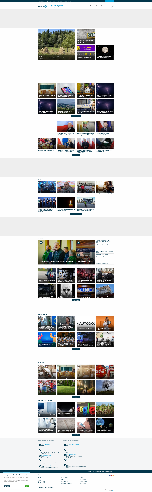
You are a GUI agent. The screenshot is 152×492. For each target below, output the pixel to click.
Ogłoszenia (48, 1)
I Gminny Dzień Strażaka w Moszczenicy (103, 261)
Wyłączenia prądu (67, 1)
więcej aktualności (76, 154)
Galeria (54, 1)
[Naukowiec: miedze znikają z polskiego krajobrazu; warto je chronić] (56, 29)
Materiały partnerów (45, 400)
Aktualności (41, 1)
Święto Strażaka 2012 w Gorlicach (102, 249)
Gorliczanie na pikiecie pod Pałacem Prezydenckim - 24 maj (105, 252)
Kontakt (60, 1)
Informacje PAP (43, 314)
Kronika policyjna (44, 266)
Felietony (41, 362)
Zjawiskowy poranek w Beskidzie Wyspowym (103, 244)
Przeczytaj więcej (76, 300)
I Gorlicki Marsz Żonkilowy (100, 256)
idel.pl (113, 490)
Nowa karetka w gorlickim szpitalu (102, 263)
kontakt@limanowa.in (109, 471)
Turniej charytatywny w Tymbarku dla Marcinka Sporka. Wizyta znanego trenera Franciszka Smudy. (104, 241)
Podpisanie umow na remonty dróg (102, 254)
